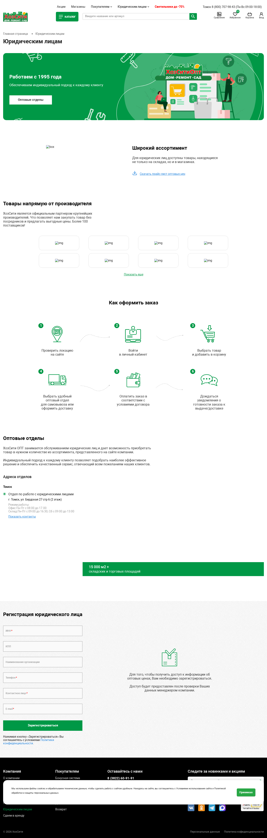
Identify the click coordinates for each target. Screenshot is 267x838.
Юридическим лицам (17, 809)
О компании (11, 778)
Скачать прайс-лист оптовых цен (162, 174)
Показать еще (133, 274)
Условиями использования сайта (194, 788)
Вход (261, 17)
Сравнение (219, 17)
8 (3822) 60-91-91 (120, 778)
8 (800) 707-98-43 (223, 7)
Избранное (235, 15)
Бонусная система (67, 778)
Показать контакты (22, 516)
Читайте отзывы (251, 808)
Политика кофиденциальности (244, 831)
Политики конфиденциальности (28, 741)
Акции (61, 6)
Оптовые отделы (30, 100)
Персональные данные (205, 831)
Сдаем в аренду (13, 815)
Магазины (78, 6)
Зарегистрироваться (43, 725)
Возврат (61, 809)
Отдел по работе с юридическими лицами (41, 494)
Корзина (250, 17)
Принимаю (246, 792)
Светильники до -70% (169, 6)
